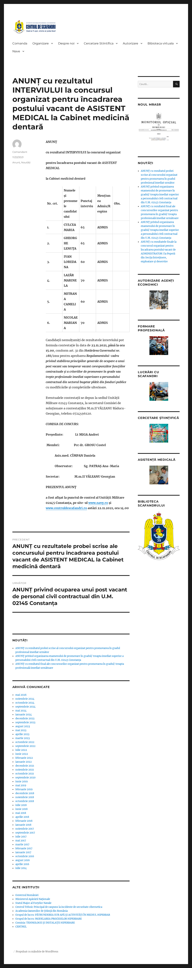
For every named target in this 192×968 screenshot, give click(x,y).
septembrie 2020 (25, 777)
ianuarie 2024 (23, 714)
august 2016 (22, 860)
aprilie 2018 (22, 817)
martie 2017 (22, 844)
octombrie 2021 (24, 773)
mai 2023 (20, 730)
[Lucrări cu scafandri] (159, 391)
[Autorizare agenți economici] (159, 299)
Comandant (19, 151)
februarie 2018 (23, 820)
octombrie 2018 (24, 801)
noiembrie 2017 (24, 828)
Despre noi (66, 43)
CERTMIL (21, 926)
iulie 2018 (21, 805)
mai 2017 (20, 840)
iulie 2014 (21, 868)
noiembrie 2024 (24, 698)
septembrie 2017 (25, 832)
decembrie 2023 (24, 718)
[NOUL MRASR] (159, 128)
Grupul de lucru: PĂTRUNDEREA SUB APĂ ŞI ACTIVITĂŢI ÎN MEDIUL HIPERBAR (62, 914)
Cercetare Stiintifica (98, 43)
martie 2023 (22, 738)
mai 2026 (21, 694)
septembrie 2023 (25, 722)
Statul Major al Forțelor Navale (33, 903)
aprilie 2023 (22, 734)
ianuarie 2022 (23, 761)
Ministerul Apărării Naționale (32, 899)
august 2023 (22, 726)
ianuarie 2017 (23, 852)
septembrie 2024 (25, 706)
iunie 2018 (21, 809)
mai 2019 (20, 785)
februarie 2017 (23, 848)
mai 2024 (20, 710)
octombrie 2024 (24, 702)
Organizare (40, 43)
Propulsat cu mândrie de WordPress (37, 951)
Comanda (19, 43)
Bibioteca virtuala (161, 43)
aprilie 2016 (22, 864)
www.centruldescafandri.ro (66, 508)
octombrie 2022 (24, 742)
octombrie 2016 (24, 856)
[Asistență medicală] (159, 475)
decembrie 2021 (24, 765)
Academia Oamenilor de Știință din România (41, 910)
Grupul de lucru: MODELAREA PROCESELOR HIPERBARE (48, 918)
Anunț (16, 162)
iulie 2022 (21, 750)
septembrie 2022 (25, 746)
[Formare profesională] (159, 345)
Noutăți (26, 162)
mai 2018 (20, 813)
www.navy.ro (98, 503)
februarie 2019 (24, 789)
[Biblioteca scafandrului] (159, 535)
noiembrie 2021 (24, 769)
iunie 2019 (21, 781)
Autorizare (130, 43)
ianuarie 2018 (23, 824)
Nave (16, 51)
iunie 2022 (21, 754)
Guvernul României (26, 895)
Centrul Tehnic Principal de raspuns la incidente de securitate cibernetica (58, 907)
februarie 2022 (24, 757)
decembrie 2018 (24, 793)
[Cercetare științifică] (159, 433)
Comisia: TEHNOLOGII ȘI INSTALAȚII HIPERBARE (45, 922)
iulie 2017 (21, 836)
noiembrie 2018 (24, 797)
